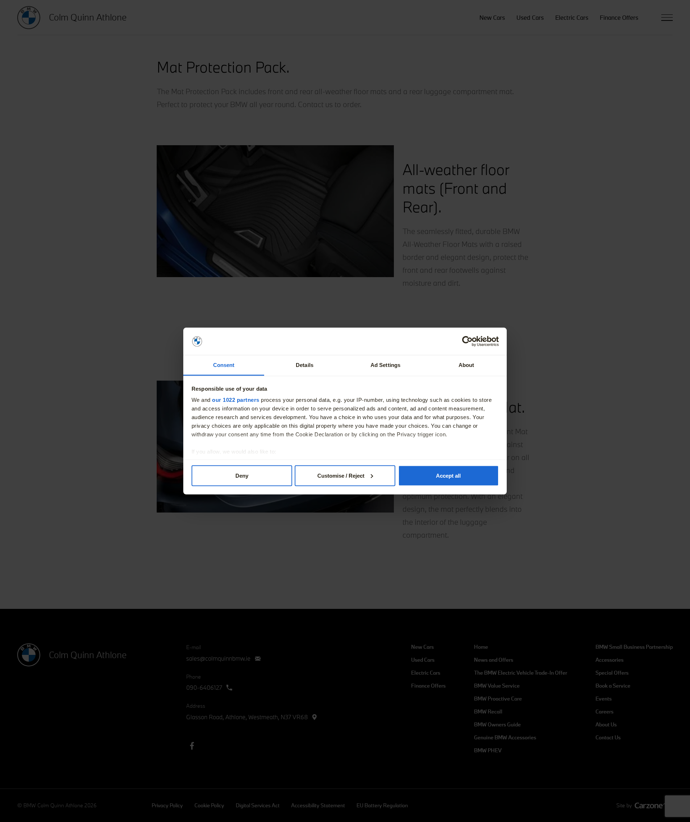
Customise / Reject (340, 475)
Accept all (448, 475)
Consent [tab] (224, 365)
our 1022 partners (235, 400)
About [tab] (466, 365)
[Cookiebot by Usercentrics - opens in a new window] (467, 341)
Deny (241, 475)
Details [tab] (304, 365)
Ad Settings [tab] (385, 365)
